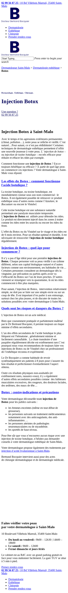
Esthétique (14, 30)
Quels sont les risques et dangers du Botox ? (32, 308)
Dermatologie (15, 27)
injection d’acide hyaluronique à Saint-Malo (25, 450)
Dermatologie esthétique (46, 67)
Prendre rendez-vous (19, 36)
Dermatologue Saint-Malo (15, 67)
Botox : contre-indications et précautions (30, 392)
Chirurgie (13, 33)
